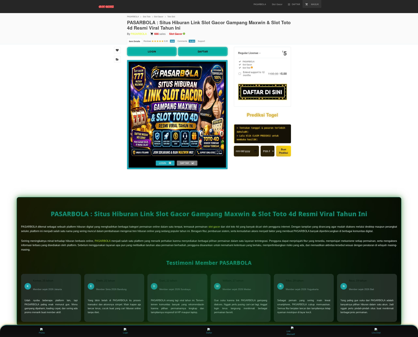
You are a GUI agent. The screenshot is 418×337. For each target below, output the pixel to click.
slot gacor (214, 226)
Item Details (134, 41)
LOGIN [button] (162, 163)
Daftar (209, 332)
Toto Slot (171, 16)
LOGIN (152, 51)
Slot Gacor (158, 16)
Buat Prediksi (283, 151)
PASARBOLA (133, 16)
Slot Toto (147, 16)
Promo (42, 332)
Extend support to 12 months (265, 74)
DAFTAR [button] (184, 163)
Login (125, 332)
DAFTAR (203, 51)
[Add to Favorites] (117, 50)
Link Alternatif (291, 332)
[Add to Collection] (117, 59)
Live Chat (376, 332)
